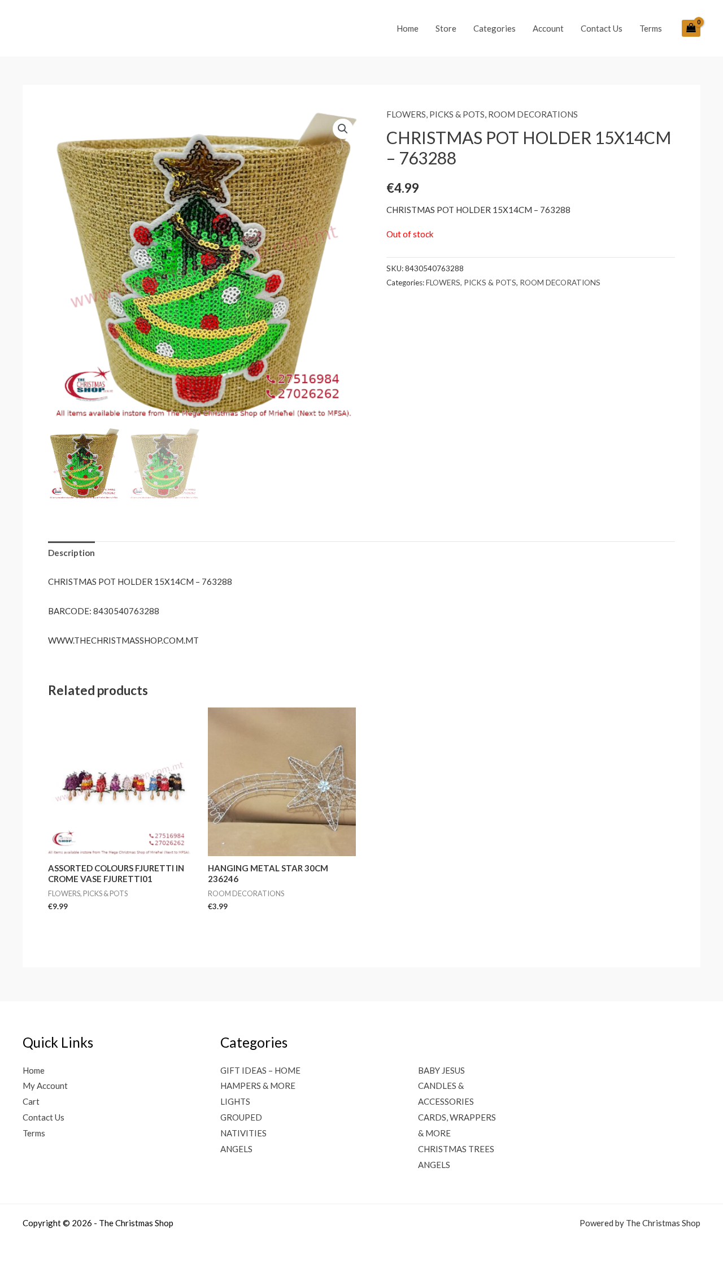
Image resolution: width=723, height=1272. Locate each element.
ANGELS (236, 1149)
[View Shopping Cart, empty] (691, 28)
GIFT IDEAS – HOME (260, 1070)
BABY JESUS (441, 1070)
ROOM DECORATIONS (533, 114)
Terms (650, 28)
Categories (494, 28)
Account (548, 28)
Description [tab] (71, 553)
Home (408, 28)
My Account (45, 1085)
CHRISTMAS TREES (456, 1149)
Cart (31, 1101)
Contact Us (601, 28)
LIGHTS (235, 1101)
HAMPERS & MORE (257, 1085)
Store (445, 28)
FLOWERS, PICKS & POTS (435, 114)
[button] (343, 129)
